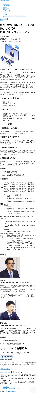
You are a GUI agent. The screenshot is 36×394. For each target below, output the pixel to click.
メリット (6, 4)
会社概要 (6, 387)
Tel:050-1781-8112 (5, 372)
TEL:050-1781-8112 (14, 16)
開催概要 (6, 9)
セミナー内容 (7, 5)
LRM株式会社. (11, 391)
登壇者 (5, 14)
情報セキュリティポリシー (11, 388)
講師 (4, 12)
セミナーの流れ (8, 11)
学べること (6, 7)
